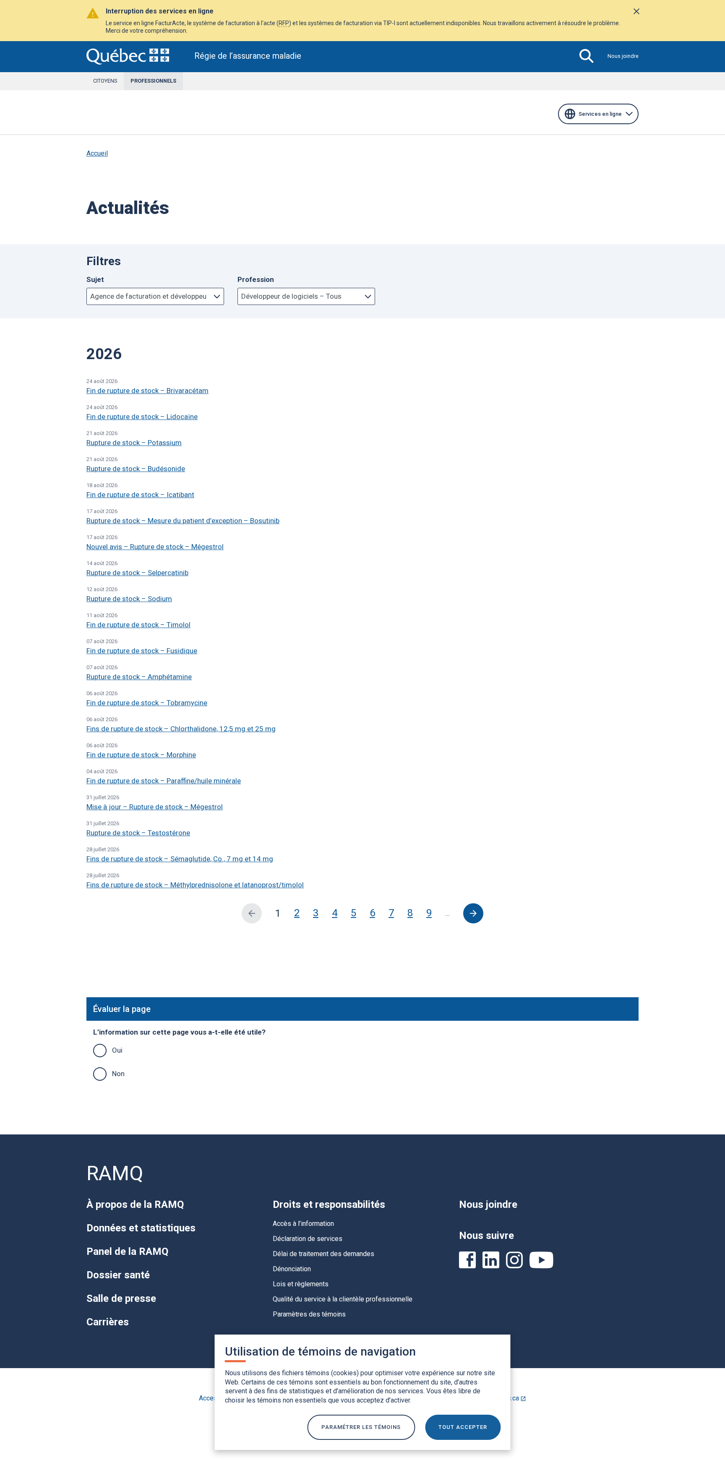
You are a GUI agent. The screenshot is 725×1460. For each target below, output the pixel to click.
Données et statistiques (141, 1228)
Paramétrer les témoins (361, 1427)
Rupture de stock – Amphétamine (139, 677)
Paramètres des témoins (309, 1314)
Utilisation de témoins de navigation (320, 1351)
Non (118, 1073)
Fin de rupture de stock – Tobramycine (146, 703)
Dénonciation (292, 1269)
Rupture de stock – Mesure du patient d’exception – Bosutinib (182, 520)
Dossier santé (118, 1275)
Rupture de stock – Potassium (134, 442)
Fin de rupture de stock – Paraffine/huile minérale (163, 781)
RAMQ (114, 1173)
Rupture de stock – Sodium (129, 598)
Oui (117, 1050)
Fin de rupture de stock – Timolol (138, 624)
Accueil (97, 153)
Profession (255, 279)
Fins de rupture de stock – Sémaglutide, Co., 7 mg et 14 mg (179, 859)
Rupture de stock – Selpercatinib (137, 572)
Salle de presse (121, 1298)
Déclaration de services (307, 1239)
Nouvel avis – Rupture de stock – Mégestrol (155, 546)
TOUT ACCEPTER (462, 1427)
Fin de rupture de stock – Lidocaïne (142, 416)
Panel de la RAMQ (127, 1251)
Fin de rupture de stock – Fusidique (141, 651)
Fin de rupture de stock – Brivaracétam (147, 390)
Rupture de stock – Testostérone (138, 833)
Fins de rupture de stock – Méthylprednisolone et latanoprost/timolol (195, 885)
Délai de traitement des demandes (323, 1254)
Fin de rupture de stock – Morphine (141, 755)
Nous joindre (623, 56)
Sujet (95, 279)
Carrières (107, 1322)
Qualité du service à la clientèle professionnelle (342, 1299)
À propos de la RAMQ (135, 1204)
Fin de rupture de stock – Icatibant (140, 494)
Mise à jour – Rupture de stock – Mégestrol (154, 807)
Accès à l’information (303, 1224)
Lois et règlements (301, 1284)
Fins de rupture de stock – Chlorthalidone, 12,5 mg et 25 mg (181, 729)
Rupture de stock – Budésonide (135, 468)
